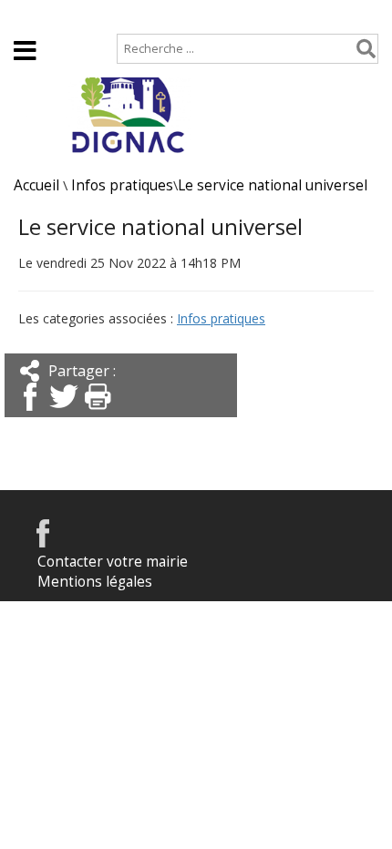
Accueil (37, 15)
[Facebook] (30, 412)
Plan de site (124, 15)
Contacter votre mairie (112, 561)
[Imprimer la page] (97, 412)
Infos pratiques (122, 185)
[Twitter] (63, 412)
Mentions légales (94, 581)
